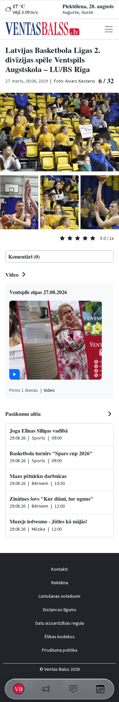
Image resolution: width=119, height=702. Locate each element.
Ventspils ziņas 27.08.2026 (38, 292)
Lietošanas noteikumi (59, 596)
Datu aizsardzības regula (59, 623)
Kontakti (59, 569)
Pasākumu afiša (23, 413)
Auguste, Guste (77, 12)
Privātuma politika (59, 650)
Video (12, 274)
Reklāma (59, 583)
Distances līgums (59, 610)
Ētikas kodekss (60, 637)
